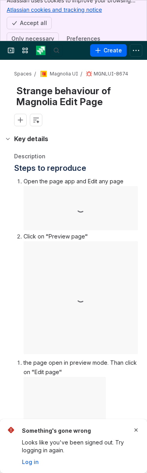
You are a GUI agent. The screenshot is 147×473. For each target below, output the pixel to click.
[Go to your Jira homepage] (40, 50)
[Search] (56, 50)
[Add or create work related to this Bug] (20, 120)
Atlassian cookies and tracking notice (54, 9)
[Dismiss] (136, 430)
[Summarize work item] (36, 120)
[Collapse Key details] (8, 138)
